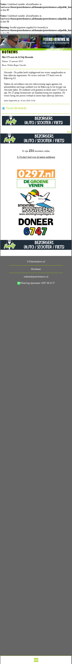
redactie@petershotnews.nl (36, 276)
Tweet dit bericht (16, 108)
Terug (69, 132)
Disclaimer (36, 269)
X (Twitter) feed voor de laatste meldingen (36, 157)
